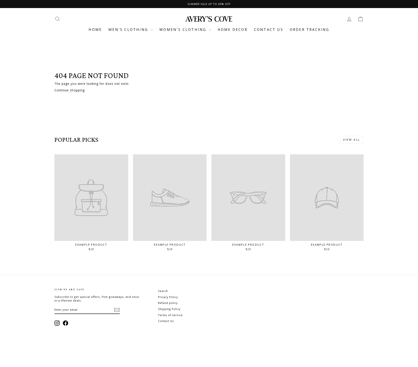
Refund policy (168, 303)
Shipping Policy (169, 309)
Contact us (268, 29)
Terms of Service (170, 315)
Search (163, 291)
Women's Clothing (183, 29)
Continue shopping (69, 90)
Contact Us (166, 321)
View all (351, 140)
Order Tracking (309, 29)
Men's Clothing (129, 29)
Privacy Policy (168, 297)
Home (95, 29)
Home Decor (233, 29)
